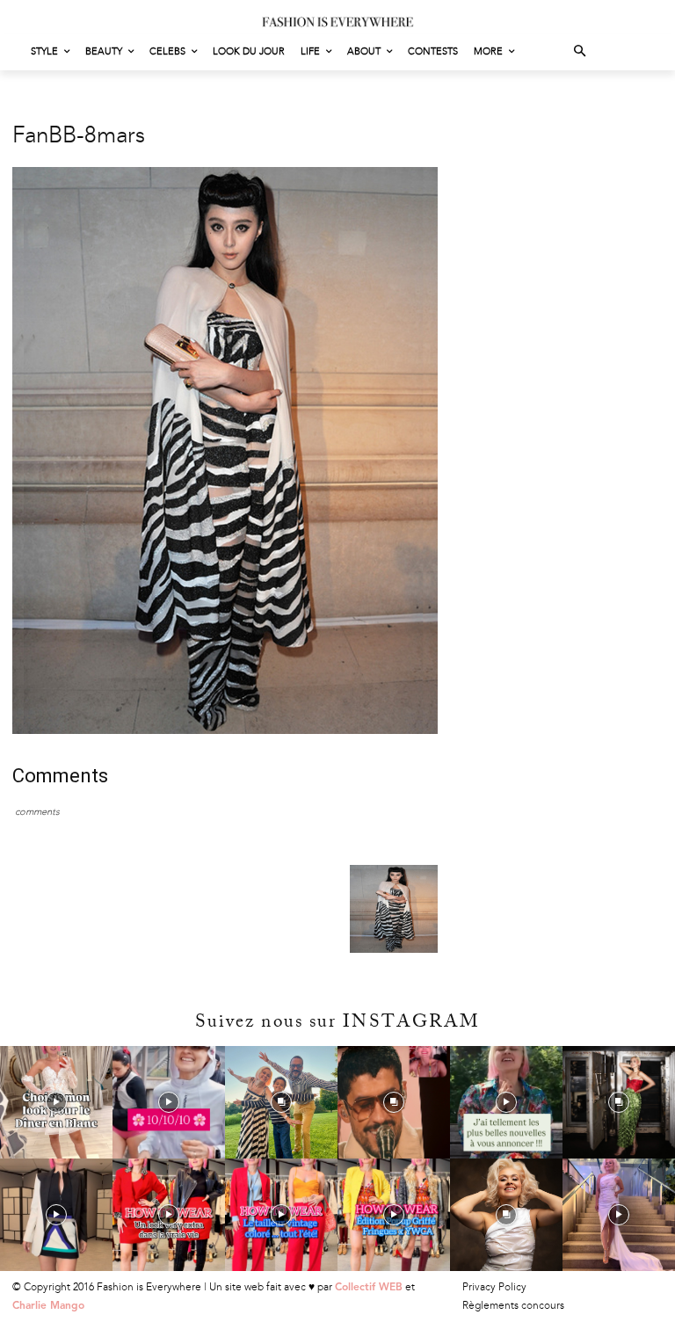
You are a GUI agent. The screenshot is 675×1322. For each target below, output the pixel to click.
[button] (580, 52)
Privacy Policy (494, 1287)
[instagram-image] (56, 1102)
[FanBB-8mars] (225, 730)
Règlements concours (513, 1305)
